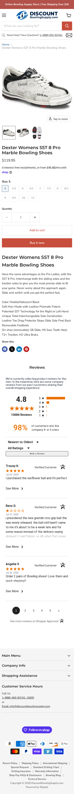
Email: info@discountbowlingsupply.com (26, 706)
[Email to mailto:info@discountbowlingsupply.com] (68, 35)
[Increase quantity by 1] (35, 217)
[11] (33, 202)
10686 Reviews (24, 415)
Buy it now (37, 243)
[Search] (67, 26)
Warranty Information (47, 771)
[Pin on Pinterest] (26, 349)
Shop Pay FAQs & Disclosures (25, 775)
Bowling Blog (53, 775)
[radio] (53, 398)
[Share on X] (12, 349)
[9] (5, 202)
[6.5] (32, 193)
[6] (23, 193)
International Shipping (55, 763)
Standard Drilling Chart (46, 767)
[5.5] (14, 193)
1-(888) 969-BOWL (51, 35)
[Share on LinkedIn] (19, 349)
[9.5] (14, 202)
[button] (8, 132)
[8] (58, 193)
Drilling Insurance (21, 771)
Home (5, 44)
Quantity (7, 209)
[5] (5, 193)
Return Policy (10, 763)
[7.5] (49, 193)
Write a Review (37, 453)
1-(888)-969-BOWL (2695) (18, 697)
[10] (24, 202)
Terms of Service (37, 779)
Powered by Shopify (37, 787)
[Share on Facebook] (5, 349)
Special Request (20, 767)
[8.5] (67, 193)
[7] (40, 193)
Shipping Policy (30, 763)
